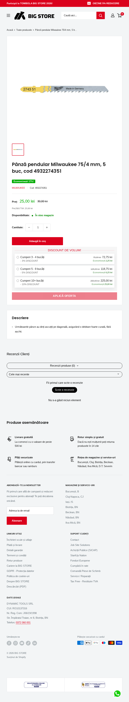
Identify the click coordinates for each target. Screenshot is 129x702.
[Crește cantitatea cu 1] (46, 227)
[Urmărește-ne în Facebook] (9, 643)
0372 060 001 (23, 622)
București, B (72, 491)
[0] (119, 15)
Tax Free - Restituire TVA (84, 581)
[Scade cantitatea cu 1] (29, 227)
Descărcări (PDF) (16, 586)
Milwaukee (18, 188)
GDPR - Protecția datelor (20, 571)
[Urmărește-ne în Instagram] (15, 643)
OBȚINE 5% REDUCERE (106, 3)
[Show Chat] (118, 694)
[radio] (64, 259)
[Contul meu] (112, 15)
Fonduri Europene (80, 560)
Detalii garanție (15, 550)
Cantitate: (17, 227)
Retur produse (14, 560)
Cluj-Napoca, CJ (75, 496)
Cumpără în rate (79, 565)
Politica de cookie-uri (18, 576)
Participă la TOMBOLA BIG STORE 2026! (30, 3)
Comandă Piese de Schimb (85, 571)
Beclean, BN (72, 512)
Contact (74, 539)
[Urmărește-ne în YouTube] (21, 643)
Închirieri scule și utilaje (19, 539)
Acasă (10, 30)
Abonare (17, 520)
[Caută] (100, 15)
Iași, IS (69, 501)
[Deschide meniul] (8, 15)
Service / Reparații (80, 576)
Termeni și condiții (16, 555)
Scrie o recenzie (64, 389)
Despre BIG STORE (18, 581)
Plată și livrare (14, 545)
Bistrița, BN (72, 507)
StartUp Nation (78, 555)
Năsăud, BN (72, 517)
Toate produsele (24, 30)
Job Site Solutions (80, 545)
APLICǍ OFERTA (64, 295)
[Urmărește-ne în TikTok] (28, 643)
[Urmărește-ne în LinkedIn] (34, 643)
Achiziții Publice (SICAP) (83, 550)
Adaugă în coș (37, 241)
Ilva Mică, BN (73, 522)
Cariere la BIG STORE (19, 565)
